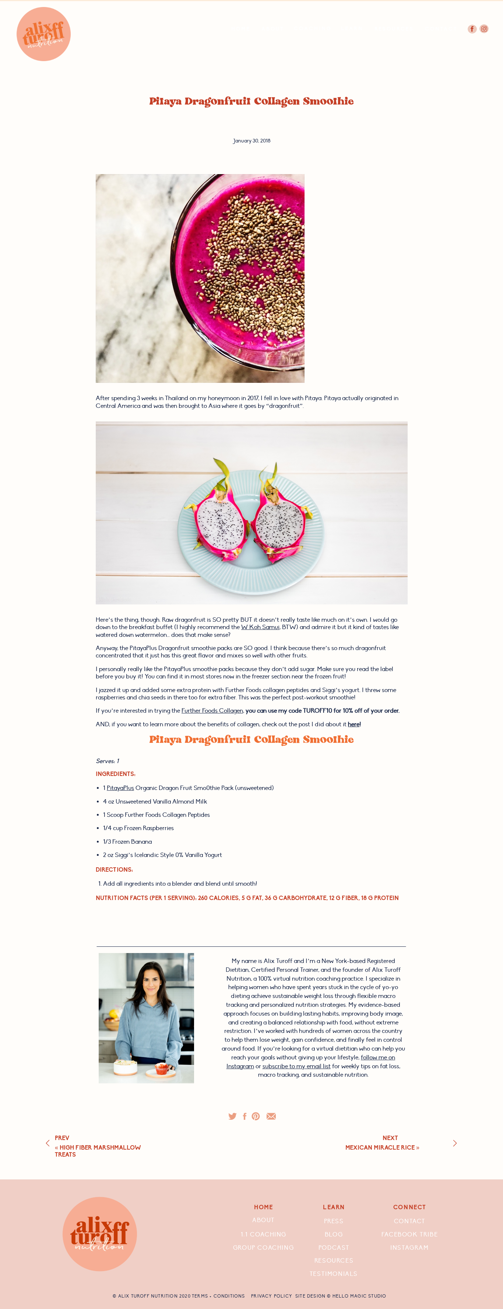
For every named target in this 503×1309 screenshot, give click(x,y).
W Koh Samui (260, 627)
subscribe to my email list (297, 1066)
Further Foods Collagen (212, 711)
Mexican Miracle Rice (380, 1147)
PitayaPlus (120, 788)
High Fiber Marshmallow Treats (98, 1151)
